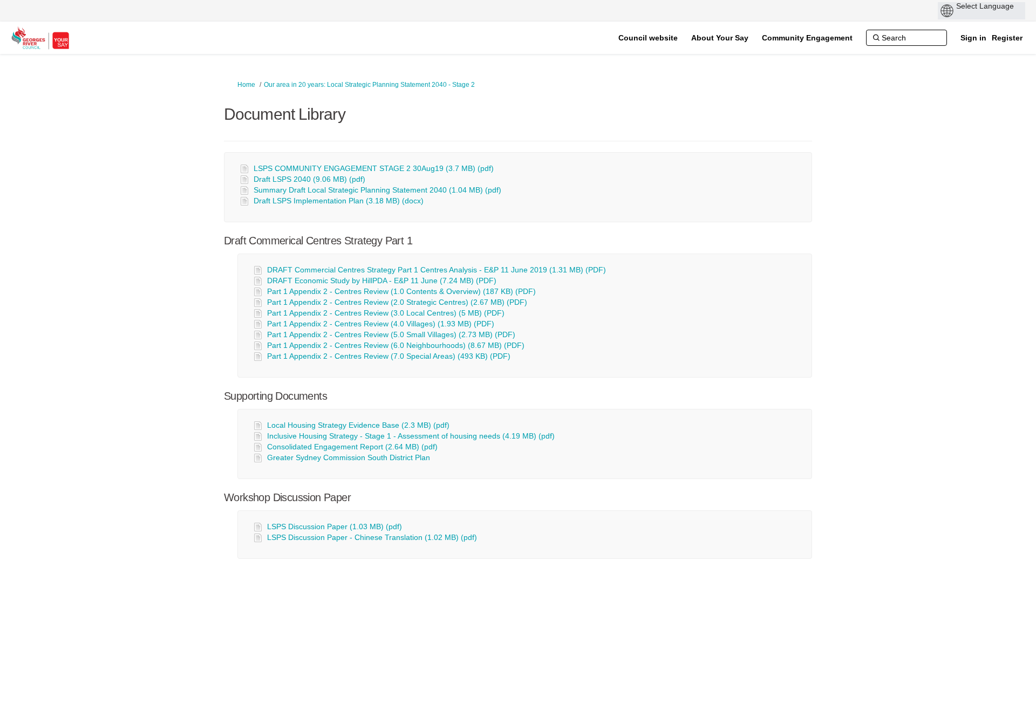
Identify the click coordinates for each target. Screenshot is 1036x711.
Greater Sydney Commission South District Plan (348, 457)
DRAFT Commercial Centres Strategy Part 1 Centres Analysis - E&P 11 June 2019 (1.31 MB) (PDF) (436, 269)
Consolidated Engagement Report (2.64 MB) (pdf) (352, 446)
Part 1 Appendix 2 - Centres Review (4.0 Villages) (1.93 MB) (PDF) (380, 323)
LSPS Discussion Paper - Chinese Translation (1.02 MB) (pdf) (372, 537)
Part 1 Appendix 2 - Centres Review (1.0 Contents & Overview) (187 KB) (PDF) (401, 291)
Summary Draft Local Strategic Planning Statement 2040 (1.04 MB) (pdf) (377, 190)
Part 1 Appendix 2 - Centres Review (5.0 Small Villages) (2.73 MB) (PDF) (391, 334)
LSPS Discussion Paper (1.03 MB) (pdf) (334, 526)
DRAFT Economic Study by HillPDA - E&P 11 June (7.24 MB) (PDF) (381, 280)
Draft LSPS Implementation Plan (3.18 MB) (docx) (339, 200)
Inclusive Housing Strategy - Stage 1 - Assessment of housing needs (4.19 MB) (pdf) (411, 436)
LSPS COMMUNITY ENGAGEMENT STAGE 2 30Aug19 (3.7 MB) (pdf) (374, 168)
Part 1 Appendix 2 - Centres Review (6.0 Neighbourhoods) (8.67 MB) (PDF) (395, 345)
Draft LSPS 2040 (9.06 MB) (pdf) (309, 179)
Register (1007, 37)
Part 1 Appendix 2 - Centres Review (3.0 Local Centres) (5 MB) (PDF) (386, 313)
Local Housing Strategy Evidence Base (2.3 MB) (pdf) (358, 425)
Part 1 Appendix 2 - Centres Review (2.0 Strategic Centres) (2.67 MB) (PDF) (397, 302)
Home (246, 84)
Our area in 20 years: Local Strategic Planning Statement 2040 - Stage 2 (369, 84)
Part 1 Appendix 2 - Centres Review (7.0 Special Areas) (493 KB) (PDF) (388, 356)
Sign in (973, 37)
